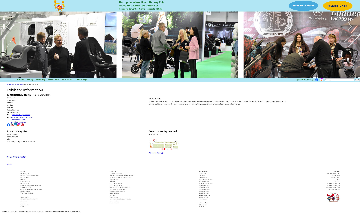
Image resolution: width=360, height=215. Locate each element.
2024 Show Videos (204, 187)
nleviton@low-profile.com (21, 115)
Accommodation (25, 181)
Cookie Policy (203, 207)
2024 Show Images (204, 185)
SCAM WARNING (114, 203)
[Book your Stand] (303, 10)
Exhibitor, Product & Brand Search (29, 175)
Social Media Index (25, 187)
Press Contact (203, 199)
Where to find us (156, 153)
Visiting (30, 79)
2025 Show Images (204, 181)
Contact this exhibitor (16, 157)
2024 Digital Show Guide (205, 183)
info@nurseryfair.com (333, 189)
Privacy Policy (203, 205)
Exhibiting (40, 79)
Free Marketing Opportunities (118, 189)
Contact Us (67, 79)
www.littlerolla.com (18, 120)
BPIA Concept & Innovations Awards (30, 185)
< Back (9, 164)
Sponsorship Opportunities (117, 191)
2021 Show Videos (204, 197)
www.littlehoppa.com (18, 122)
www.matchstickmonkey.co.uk (21, 117)
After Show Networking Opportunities (31, 189)
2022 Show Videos (204, 193)
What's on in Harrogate (26, 193)
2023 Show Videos (204, 191)
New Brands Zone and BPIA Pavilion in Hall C (122, 175)
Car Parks (112, 195)
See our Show (53, 79)
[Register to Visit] (337, 11)
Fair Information (25, 177)
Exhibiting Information (116, 183)
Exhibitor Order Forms (116, 185)
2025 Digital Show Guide (205, 179)
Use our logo (202, 173)
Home (21, 79)
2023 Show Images (204, 189)
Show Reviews (114, 197)
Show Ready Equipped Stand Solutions (120, 177)
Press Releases (203, 177)
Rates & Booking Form (116, 173)
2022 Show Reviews (204, 195)
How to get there (25, 191)
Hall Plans (23, 179)
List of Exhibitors (17, 84)
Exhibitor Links (24, 183)
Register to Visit (24, 173)
